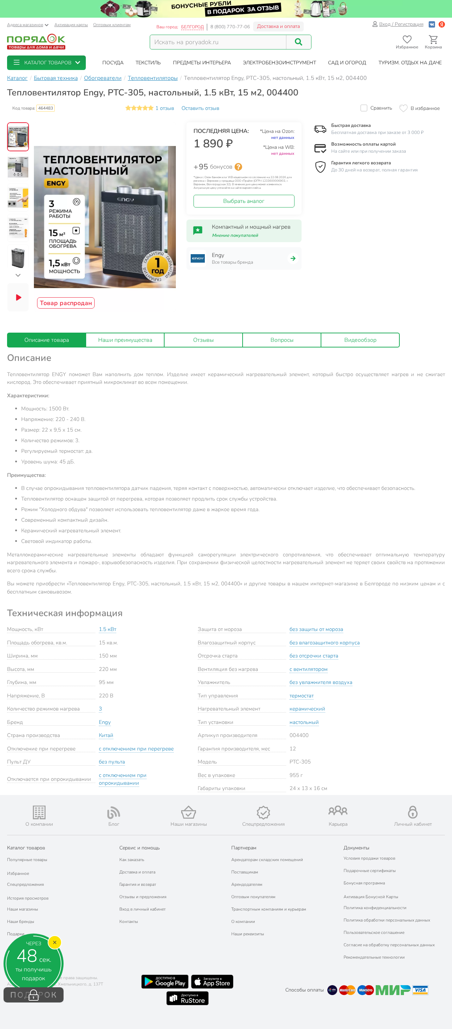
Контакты (128, 921)
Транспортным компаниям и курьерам (268, 909)
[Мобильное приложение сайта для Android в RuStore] (187, 998)
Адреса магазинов (25, 25)
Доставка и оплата (278, 26)
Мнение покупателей (235, 235)
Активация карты (71, 25)
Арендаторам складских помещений (267, 860)
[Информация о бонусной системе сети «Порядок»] (238, 167)
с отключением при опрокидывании (123, 779)
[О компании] (39, 812)
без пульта (112, 761)
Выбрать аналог (243, 201)
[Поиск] (298, 42)
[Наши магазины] (188, 812)
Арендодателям (246, 884)
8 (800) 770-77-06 (230, 27)
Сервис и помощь (139, 847)
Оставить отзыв (200, 108)
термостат (302, 695)
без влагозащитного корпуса (325, 642)
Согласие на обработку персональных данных (389, 945)
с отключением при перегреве (136, 748)
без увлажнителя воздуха (321, 682)
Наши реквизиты (247, 934)
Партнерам (243, 847)
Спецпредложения (25, 884)
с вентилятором (309, 669)
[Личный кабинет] (413, 812)
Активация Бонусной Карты (371, 897)
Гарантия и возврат (137, 884)
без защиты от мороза (316, 629)
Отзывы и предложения (142, 897)
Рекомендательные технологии (374, 957)
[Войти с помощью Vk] (432, 24)
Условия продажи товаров (369, 858)
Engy (105, 722)
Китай (106, 735)
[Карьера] (338, 810)
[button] (46, 62)
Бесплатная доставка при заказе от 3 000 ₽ (377, 132)
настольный (304, 722)
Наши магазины (22, 909)
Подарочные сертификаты (370, 870)
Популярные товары (27, 860)
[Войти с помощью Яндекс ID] (442, 24)
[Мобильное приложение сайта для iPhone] (212, 982)
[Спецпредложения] (263, 813)
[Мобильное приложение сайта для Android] (165, 982)
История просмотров (27, 898)
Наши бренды (20, 921)
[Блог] (114, 813)
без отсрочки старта (314, 655)
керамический (307, 708)
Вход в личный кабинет (142, 909)
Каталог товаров (26, 847)
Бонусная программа (364, 883)
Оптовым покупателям (253, 897)
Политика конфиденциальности (375, 908)
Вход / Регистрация (401, 24)
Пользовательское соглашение (374, 932)
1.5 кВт (107, 629)
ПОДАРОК (33, 995)
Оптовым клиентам (112, 25)
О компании (243, 921)
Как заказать (131, 860)
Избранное (18, 873)
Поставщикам (244, 872)
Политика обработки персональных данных (387, 920)
